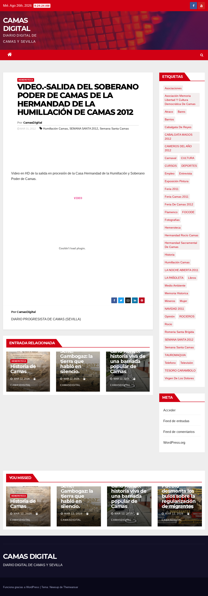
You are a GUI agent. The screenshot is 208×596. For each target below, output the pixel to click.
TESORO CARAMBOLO (180, 370)
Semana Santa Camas (114, 128)
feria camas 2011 (176, 196)
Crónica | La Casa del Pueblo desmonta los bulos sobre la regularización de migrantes (179, 491)
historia (169, 254)
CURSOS (171, 165)
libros (192, 277)
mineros (170, 301)
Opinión (170, 316)
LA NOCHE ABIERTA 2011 (181, 270)
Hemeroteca (25, 80)
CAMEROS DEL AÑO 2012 (178, 148)
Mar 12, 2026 (23, 513)
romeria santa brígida (179, 331)
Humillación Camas (55, 128)
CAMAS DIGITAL (16, 24)
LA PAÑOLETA (174, 277)
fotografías (172, 219)
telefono (170, 362)
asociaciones (173, 88)
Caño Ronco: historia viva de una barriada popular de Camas (127, 361)
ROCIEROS (186, 316)
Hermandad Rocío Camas (181, 235)
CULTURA (187, 158)
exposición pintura (176, 181)
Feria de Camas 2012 (179, 204)
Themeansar (70, 587)
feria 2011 (172, 189)
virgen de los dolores (179, 378)
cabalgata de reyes (178, 127)
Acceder (169, 410)
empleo (169, 173)
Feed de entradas (176, 421)
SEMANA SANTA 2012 (83, 128)
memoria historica (176, 293)
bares (181, 111)
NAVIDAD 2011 (174, 308)
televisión (186, 362)
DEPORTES (189, 165)
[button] (201, 55)
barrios (169, 119)
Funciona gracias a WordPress (21, 587)
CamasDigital (32, 122)
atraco (169, 111)
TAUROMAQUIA (175, 355)
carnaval (170, 158)
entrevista (185, 173)
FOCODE (188, 212)
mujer (183, 301)
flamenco (171, 212)
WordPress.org (174, 442)
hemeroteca (173, 227)
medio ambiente (175, 285)
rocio (168, 324)
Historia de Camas (23, 368)
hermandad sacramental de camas (181, 244)
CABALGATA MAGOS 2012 (178, 136)
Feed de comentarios (179, 432)
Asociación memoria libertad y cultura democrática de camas (180, 100)
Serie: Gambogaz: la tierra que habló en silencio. (76, 361)
